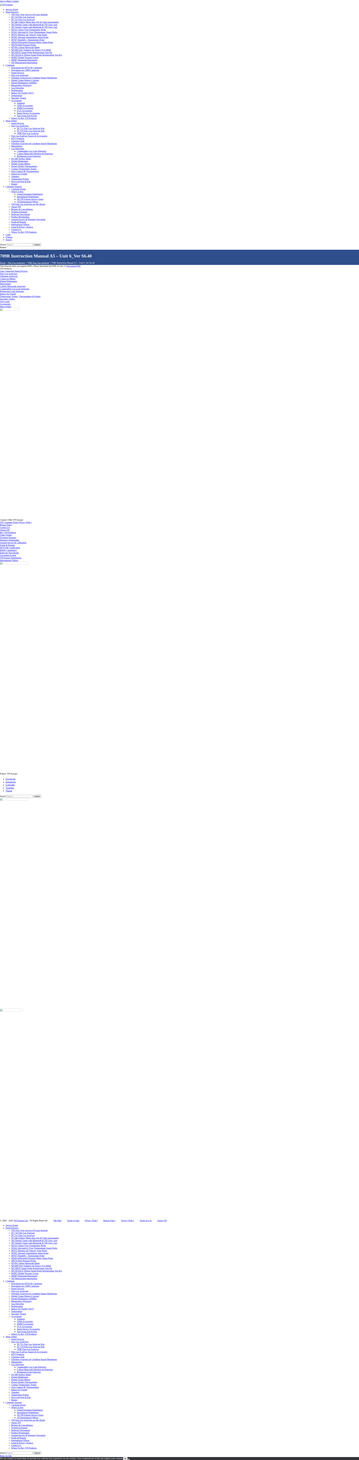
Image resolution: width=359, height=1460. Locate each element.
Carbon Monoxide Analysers (13, 286)
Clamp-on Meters (7, 279)
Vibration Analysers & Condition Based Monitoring (34, 1293)
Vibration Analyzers (9, 276)
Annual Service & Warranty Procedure (28, 1435)
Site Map (57, 1220)
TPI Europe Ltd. (21, 1220)
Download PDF (73, 266)
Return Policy (6, 525)
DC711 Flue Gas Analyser (23, 1235)
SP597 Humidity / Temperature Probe (28, 1256)
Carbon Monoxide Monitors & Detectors (35, 1369)
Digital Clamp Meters (20, 1379)
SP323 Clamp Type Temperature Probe (28, 1245)
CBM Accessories (25, 1321)
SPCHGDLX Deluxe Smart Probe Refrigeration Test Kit (36, 1271)
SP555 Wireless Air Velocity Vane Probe (29, 1250)
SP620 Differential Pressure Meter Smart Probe (32, 1258)
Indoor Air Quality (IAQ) (22, 1309)
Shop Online (5, 306)
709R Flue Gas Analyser (28, 1349)
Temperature (16, 1311)
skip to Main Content (9, 1)
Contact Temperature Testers (23, 1385)
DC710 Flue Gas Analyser (23, 1233)
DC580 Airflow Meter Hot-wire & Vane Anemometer (35, 1238)
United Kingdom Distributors (30, 1410)
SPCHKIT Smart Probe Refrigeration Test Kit (31, 1268)
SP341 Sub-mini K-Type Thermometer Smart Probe (34, 1248)
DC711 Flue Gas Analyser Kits (30, 1344)
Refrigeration (17, 1306)
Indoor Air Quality (8, 294)
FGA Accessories (24, 1326)
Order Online (6, 535)
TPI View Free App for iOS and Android (29, 1230)
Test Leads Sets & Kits (27, 1331)
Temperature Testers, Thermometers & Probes (20, 296)
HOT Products (17, 1354)
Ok (125, 1458)
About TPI (5, 530)
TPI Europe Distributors (10, 558)
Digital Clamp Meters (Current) (25, 1296)
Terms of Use (146, 1220)
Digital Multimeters (8, 281)
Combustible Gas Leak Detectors (14, 289)
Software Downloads (9, 553)
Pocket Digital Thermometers (24, 1382)
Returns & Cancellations (22, 1425)
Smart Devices (12, 1228)
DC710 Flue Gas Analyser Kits (31, 1347)
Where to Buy (17, 1407)
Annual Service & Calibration (13, 542)
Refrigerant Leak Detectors (12, 291)
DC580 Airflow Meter (21, 1374)
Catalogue (10, 1281)
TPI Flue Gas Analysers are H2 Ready (28, 1420)
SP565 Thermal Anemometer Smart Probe (30, 1253)
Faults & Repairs (7, 545)
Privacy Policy (25, 522)
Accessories (5, 304)
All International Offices (27, 1417)
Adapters (21, 1319)
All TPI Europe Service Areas (30, 1415)
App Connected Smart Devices (13, 271)
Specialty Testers (7, 299)
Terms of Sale (73, 1220)
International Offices (9, 560)
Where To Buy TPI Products (24, 1334)
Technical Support (8, 537)
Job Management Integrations (24, 1278)
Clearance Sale (17, 1357)
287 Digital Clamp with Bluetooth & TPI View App (34, 1243)
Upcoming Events (8, 555)
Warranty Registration (9, 540)
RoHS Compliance (8, 550)
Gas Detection (17, 1304)
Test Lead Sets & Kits (21, 1397)
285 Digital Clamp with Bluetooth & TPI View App (34, 1240)
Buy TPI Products (8, 532)
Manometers (5, 284)
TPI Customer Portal (9, 522)
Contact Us (5, 527)
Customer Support (14, 1402)
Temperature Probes (20, 1395)
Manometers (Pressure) (21, 1301)
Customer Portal (18, 1405)
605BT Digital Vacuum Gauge (24, 1273)
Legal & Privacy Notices (22, 1443)
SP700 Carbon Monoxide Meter (25, 1263)
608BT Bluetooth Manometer (24, 1276)
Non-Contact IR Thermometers (25, 1387)
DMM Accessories (25, 1324)
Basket (14, 1400)
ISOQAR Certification (10, 548)
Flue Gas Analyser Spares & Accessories (29, 1352)
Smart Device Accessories (28, 1329)
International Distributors (28, 1412)
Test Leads (5, 301)
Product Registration (20, 1433)
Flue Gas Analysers (8, 273)
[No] (129, 1459)
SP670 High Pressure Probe (23, 1261)
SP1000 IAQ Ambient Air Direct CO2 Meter (31, 1266)
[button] (8, 234)
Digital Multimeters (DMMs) (24, 1299)
